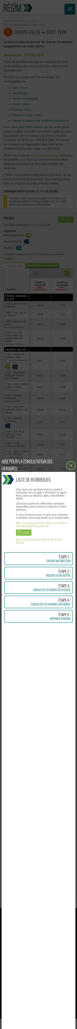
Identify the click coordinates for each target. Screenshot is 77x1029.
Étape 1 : (65, 556)
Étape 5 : (65, 614)
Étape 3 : (65, 585)
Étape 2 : (65, 571)
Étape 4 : (65, 600)
